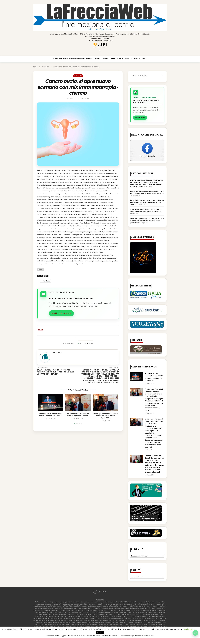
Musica (137, 58)
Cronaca (90, 58)
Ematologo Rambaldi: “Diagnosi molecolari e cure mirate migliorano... (105, 416)
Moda (113, 58)
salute (40, 329)
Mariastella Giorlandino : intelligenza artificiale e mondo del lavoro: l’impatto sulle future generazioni (147, 220)
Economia (129, 58)
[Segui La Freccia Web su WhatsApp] (195, 633)
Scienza (120, 58)
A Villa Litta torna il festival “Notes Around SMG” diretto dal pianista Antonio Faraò (145, 210)
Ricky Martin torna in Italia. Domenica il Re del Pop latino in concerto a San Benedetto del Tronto (147, 202)
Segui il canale (140, 118)
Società (98, 58)
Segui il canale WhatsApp (61, 313)
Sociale (106, 58)
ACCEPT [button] (99, 632)
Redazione (45, 66)
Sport (144, 58)
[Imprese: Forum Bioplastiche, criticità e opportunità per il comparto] (50, 402)
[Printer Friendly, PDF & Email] (40, 269)
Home (55, 58)
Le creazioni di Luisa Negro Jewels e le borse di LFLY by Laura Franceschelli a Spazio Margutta (147, 192)
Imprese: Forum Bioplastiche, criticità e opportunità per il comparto (154, 376)
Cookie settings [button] (190, 629)
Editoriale (63, 58)
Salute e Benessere (77, 58)
